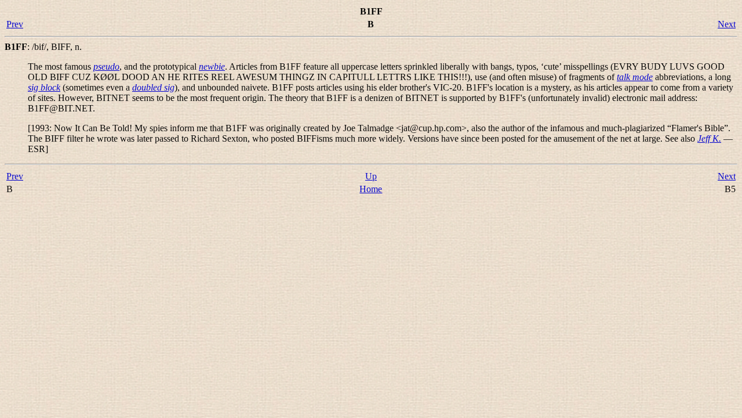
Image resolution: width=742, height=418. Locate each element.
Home (370, 189)
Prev (14, 24)
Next (727, 24)
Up (371, 176)
